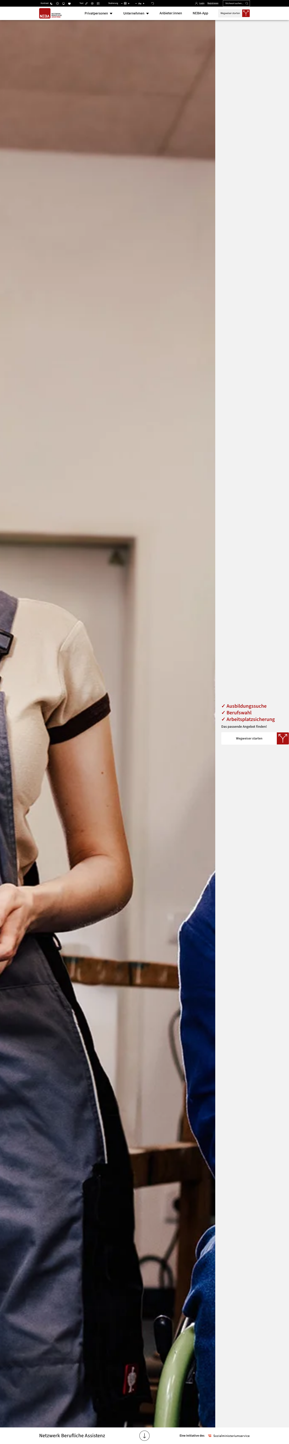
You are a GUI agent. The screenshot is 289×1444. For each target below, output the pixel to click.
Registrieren (212, 3)
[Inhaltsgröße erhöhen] (128, 3)
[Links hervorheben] (86, 3)
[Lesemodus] (98, 3)
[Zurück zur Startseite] (51, 13)
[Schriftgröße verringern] (136, 3)
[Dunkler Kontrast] (51, 3)
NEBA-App (200, 13)
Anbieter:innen (171, 13)
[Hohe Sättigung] (69, 3)
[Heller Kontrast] (57, 3)
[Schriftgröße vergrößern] (143, 3)
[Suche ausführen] (247, 3)
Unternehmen (133, 13)
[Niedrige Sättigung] (64, 3)
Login (201, 3)
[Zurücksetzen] (153, 3)
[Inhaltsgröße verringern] (122, 3)
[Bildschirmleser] (92, 3)
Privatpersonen (96, 13)
